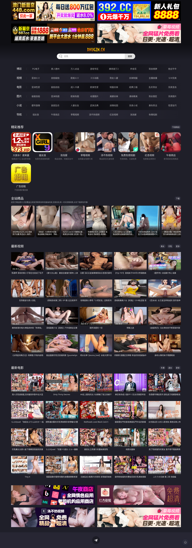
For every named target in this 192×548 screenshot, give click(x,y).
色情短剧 (153, 114)
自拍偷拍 (55, 78)
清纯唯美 (133, 96)
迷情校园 (114, 105)
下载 (178, 198)
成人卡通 (75, 87)
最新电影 (17, 367)
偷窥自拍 (36, 96)
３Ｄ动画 (94, 78)
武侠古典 (94, 105)
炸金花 (133, 68)
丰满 (162, 368)
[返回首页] (185, 542)
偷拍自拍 (55, 87)
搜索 (130, 56)
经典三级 (133, 87)
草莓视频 (75, 114)
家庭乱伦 (55, 105)
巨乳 (170, 246)
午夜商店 (55, 114)
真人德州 (55, 68)
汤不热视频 (94, 114)
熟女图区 (153, 96)
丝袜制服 (133, 78)
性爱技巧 (172, 105)
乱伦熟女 (153, 87)
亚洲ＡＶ (36, 78)
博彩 (19, 69)
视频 (19, 78)
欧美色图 (75, 96)
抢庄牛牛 (172, 68)
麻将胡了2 (114, 68)
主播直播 (153, 78)
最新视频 (17, 246)
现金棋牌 (153, 68)
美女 (162, 246)
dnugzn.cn (96, 49)
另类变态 (172, 87)
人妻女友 (75, 105)
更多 (178, 246)
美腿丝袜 (114, 96)
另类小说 (133, 105)
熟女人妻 (114, 78)
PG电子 (35, 68)
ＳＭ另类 (172, 78)
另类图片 (172, 96)
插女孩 (36, 114)
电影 (19, 87)
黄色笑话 (153, 105)
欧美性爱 (94, 87)
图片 (19, 96)
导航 (19, 114)
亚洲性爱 (36, 87)
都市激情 (36, 105)
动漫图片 (94, 96)
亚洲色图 (55, 96)
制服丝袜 (114, 87)
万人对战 (75, 68)
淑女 (170, 368)
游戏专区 (94, 68)
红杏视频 (114, 114)
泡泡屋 (133, 114)
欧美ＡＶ (75, 78)
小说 (19, 105)
